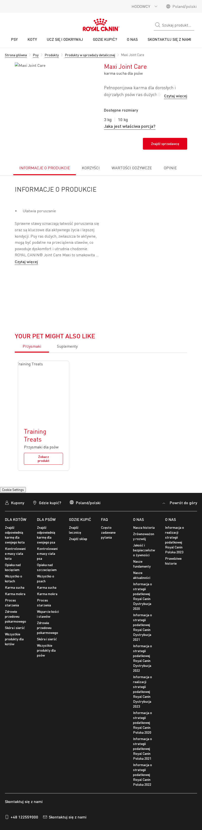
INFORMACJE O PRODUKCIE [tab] (30, 178)
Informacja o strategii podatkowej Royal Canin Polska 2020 (142, 735)
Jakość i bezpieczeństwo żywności (144, 562)
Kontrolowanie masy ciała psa (47, 566)
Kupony (17, 515)
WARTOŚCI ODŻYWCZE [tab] (114, 178)
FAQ (104, 531)
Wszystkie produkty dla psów (46, 663)
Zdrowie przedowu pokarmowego (15, 629)
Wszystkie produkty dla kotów (14, 651)
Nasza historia (144, 540)
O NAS (138, 531)
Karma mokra (15, 606)
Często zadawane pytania (108, 545)
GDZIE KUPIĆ (80, 531)
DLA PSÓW (46, 531)
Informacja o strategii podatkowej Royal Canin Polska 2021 (142, 761)
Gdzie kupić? (50, 515)
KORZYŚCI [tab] (75, 175)
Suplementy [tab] (67, 358)
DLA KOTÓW (15, 531)
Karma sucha (14, 600)
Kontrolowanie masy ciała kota (15, 566)
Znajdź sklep (78, 551)
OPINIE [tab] (156, 180)
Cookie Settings (13, 502)
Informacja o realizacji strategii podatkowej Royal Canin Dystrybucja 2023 (142, 704)
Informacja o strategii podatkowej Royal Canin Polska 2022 (142, 787)
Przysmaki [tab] (32, 358)
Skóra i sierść (15, 640)
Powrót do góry (183, 515)
